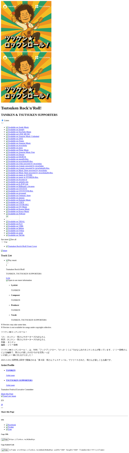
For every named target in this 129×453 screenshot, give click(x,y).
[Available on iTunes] (15, 141)
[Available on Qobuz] (15, 231)
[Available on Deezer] (15, 154)
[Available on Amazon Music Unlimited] (22, 136)
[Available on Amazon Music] (18, 143)
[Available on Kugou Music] (18, 209)
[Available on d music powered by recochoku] (25, 166)
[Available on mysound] (16, 193)
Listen (6, 120)
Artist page (10, 375)
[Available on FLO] (14, 224)
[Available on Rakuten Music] (18, 200)
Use (5, 242)
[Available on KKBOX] (16, 157)
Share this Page (7, 394)
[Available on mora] (14, 148)
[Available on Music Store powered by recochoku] (26, 170)
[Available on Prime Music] (17, 150)
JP (2, 405)
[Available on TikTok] (15, 235)
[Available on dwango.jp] (16, 179)
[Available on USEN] (15, 202)
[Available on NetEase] (15, 214)
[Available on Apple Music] (17, 127)
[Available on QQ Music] (16, 207)
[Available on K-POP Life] (17, 184)
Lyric (8, 278)
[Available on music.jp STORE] (19, 175)
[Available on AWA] (14, 139)
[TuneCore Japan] (8, 396)
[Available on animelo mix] (17, 182)
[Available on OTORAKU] (17, 205)
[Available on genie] (14, 233)
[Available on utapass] (15, 198)
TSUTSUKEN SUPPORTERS (19, 380)
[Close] (2, 407)
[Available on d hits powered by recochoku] (24, 164)
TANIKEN (10, 370)
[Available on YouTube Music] (18, 132)
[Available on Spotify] (15, 129)
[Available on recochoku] (16, 145)
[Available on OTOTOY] (16, 189)
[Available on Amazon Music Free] (20, 152)
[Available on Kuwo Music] (17, 211)
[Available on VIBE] (14, 226)
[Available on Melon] (15, 228)
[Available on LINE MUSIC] (18, 134)
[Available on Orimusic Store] (18, 195)
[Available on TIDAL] (15, 221)
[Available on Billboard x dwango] (20, 186)
